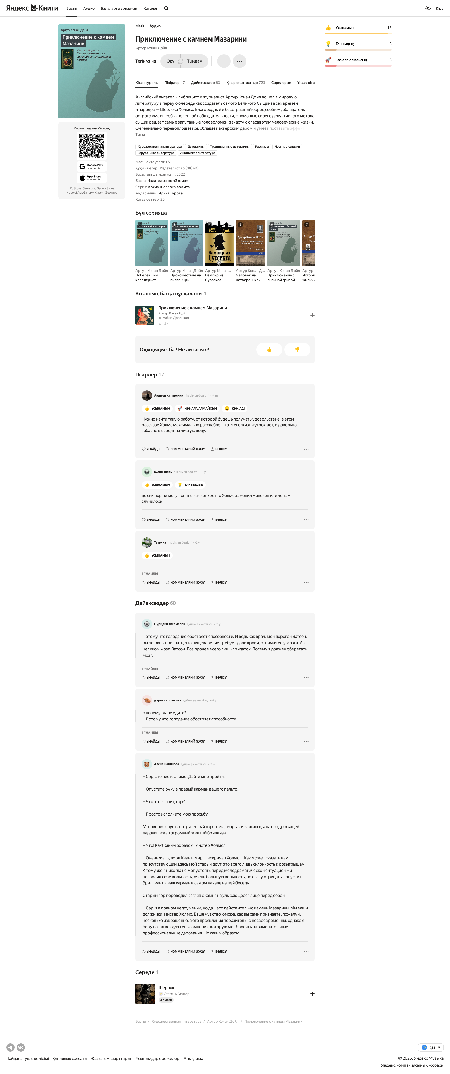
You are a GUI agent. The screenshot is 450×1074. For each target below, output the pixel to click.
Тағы (140, 134)
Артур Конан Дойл (151, 48)
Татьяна (160, 542)
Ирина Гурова (170, 193)
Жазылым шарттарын (111, 1058)
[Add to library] (312, 315)
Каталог (150, 8)
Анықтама (193, 1058)
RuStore (75, 188)
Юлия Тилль (163, 472)
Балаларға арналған (119, 8)
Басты (71, 8)
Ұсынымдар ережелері (158, 1058)
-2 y (197, 542)
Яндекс (388, 1065)
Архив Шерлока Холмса (169, 187)
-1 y (203, 472)
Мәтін (140, 26)
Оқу (170, 61)
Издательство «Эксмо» (167, 180)
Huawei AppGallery (79, 192)
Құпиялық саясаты (69, 1058)
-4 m (215, 395)
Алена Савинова (166, 764)
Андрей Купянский (168, 395)
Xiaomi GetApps (106, 192)
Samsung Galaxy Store (98, 188)
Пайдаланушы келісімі (27, 1058)
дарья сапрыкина (167, 700)
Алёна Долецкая (176, 318)
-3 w (212, 764)
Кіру (439, 8)
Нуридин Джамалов (169, 624)
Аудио (89, 8)
